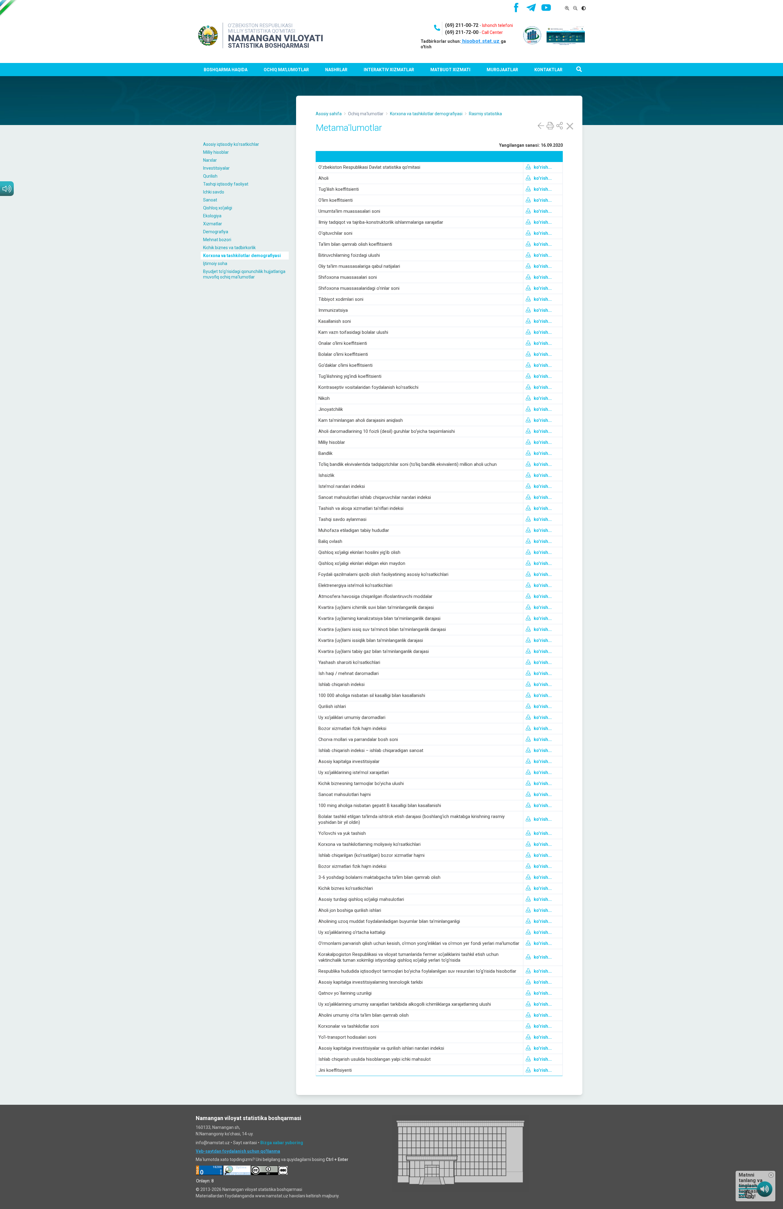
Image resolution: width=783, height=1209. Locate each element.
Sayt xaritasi (245, 1142)
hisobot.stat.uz (481, 41)
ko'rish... (543, 167)
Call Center (492, 32)
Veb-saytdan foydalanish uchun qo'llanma (238, 1151)
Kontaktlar (548, 69)
